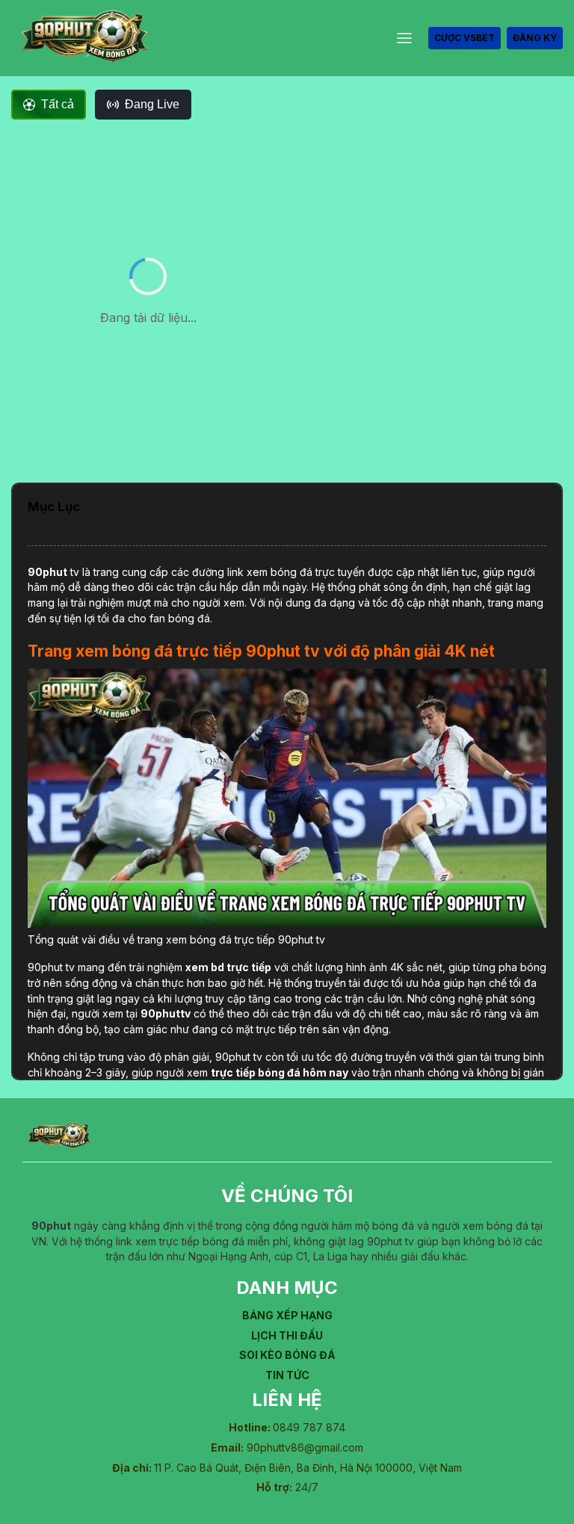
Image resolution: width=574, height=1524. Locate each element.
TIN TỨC (287, 1375)
